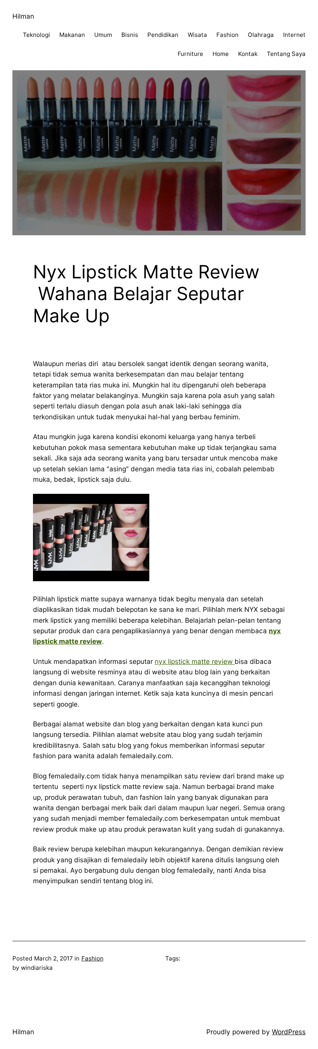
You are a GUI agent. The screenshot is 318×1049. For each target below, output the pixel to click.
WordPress (289, 1032)
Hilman (23, 16)
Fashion (92, 958)
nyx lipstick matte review (195, 661)
